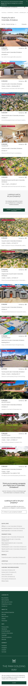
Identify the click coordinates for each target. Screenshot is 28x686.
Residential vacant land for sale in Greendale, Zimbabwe (13, 181)
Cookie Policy (13, 678)
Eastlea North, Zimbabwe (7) (9, 572)
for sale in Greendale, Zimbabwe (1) (12, 543)
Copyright (4, 635)
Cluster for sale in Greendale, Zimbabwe (12, 84)
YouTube (4, 651)
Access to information (7, 633)
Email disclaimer (6, 631)
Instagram (4, 647)
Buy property (5, 597)
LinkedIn (4, 649)
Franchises (4, 620)
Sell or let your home (7, 602)
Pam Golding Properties (8, 612)
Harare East (23, 12)
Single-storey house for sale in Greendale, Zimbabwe (12, 274)
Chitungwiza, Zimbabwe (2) (9, 578)
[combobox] (12, 24)
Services (4, 614)
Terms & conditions (7, 637)
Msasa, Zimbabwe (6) (7, 574)
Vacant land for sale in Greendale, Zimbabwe (13, 115)
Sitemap (4, 639)
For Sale (4, 12)
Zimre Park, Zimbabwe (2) (8, 576)
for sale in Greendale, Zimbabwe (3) (11, 539)
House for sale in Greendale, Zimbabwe (12, 52)
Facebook (4, 645)
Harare (16, 12)
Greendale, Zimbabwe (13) (8, 570)
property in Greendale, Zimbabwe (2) (14, 563)
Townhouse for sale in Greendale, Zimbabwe (13, 371)
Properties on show (7, 604)
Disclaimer (4, 629)
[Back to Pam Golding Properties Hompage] (14, 661)
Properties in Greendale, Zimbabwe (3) (13, 557)
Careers (3, 618)
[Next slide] (26, 37)
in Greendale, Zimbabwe (13, 528)
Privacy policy (5, 626)
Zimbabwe (10, 12)
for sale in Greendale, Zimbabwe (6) (13, 537)
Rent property (5, 599)
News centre (5, 616)
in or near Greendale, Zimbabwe (12, 526)
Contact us (21, 48)
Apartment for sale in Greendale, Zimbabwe (13, 340)
